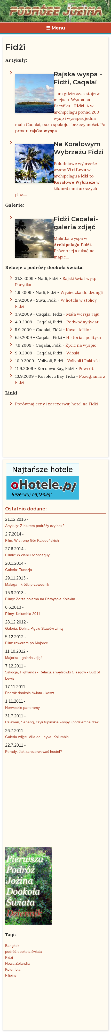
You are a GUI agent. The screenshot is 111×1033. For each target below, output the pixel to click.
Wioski (72, 352)
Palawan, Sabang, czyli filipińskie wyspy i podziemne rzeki (52, 722)
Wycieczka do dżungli (81, 292)
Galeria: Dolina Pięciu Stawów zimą (34, 628)
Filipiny (11, 975)
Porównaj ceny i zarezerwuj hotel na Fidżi (56, 403)
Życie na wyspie (81, 345)
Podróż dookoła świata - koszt (29, 693)
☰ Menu (55, 28)
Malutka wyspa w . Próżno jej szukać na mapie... (76, 237)
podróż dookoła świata (23, 951)
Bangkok (12, 945)
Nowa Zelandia (17, 963)
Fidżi (9, 957)
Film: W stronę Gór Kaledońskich (32, 540)
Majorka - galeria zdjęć (23, 658)
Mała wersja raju (82, 314)
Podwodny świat (82, 321)
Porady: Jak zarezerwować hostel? (33, 751)
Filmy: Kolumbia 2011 (22, 614)
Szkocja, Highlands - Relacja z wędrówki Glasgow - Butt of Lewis (52, 675)
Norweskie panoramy (22, 707)
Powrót (85, 368)
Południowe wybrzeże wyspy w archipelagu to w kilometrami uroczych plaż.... (59, 168)
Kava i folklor (78, 329)
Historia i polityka (83, 337)
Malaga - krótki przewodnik (27, 584)
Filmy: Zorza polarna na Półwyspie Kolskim (40, 599)
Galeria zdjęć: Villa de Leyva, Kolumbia (37, 737)
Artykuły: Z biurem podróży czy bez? (35, 526)
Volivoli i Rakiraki (83, 360)
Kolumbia (12, 969)
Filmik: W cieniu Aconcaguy (27, 555)
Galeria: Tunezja (18, 570)
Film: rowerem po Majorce (26, 643)
